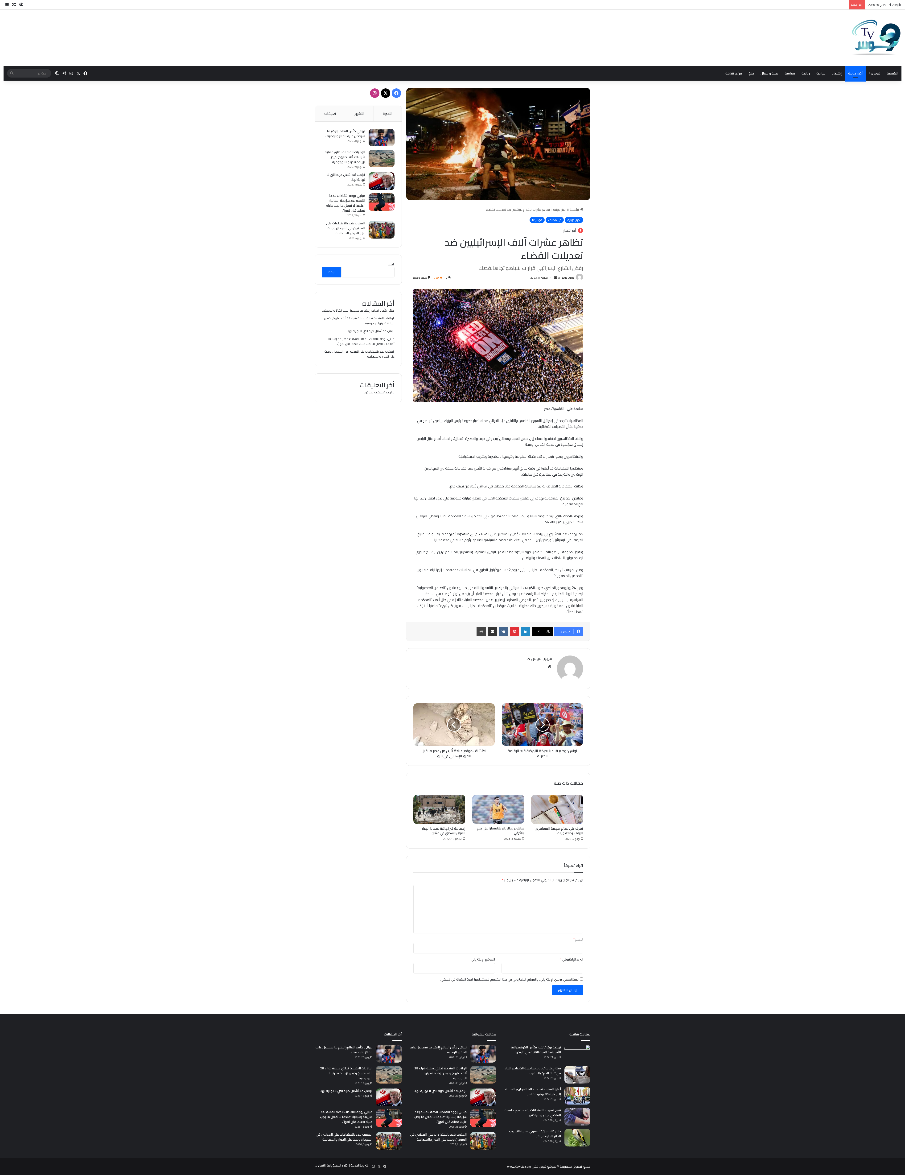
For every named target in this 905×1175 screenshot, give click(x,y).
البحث (391, 264)
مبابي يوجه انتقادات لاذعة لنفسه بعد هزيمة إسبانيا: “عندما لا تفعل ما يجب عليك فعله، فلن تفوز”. (345, 203)
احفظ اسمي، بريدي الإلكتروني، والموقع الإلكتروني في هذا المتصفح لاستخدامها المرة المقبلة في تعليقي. (509, 979)
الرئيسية (892, 73)
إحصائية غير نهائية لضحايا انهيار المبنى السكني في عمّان (443, 830)
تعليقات (330, 113)
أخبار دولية (855, 73)
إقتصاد (837, 73)
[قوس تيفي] (876, 38)
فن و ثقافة (733, 73)
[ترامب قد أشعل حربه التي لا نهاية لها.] (382, 181)
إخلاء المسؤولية (337, 1165)
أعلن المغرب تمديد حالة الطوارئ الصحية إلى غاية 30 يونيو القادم (533, 1091)
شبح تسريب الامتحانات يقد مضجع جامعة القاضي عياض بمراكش (533, 1112)
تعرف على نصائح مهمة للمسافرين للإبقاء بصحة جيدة (559, 830)
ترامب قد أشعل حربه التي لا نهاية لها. (346, 177)
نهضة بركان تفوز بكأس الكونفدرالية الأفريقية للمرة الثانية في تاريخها (536, 1049)
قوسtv (874, 73)
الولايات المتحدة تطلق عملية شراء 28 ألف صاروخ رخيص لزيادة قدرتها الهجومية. (345, 157)
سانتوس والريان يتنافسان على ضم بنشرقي (500, 830)
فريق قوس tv (566, 277)
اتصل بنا (320, 1165)
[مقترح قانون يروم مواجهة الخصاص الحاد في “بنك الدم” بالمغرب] (577, 1075)
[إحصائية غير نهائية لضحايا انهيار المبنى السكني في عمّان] (439, 809)
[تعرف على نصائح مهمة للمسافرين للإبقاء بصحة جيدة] (557, 809)
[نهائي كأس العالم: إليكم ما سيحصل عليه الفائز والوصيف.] (382, 137)
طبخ (751, 73)
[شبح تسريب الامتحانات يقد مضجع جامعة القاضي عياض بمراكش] (577, 1117)
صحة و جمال (769, 73)
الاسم (578, 939)
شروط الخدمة (359, 1165)
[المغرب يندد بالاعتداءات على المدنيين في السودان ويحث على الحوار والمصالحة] (382, 230)
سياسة (790, 73)
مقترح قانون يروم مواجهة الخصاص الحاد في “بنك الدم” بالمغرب (533, 1070)
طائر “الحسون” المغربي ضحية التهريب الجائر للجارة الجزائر (535, 1133)
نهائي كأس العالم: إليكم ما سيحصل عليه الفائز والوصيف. (345, 133)
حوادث (820, 73)
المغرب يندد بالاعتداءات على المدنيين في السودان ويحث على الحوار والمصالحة (345, 228)
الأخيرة (387, 113)
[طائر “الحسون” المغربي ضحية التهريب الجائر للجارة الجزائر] (577, 1137)
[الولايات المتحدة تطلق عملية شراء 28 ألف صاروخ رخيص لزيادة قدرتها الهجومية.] (382, 158)
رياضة (806, 73)
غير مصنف (554, 220)
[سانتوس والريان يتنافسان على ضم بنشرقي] (498, 809)
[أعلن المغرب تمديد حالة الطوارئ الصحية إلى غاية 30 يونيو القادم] (577, 1096)
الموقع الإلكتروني (483, 959)
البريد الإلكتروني (571, 959)
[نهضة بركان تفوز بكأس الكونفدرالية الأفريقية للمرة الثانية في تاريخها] (577, 1054)
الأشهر (359, 113)
